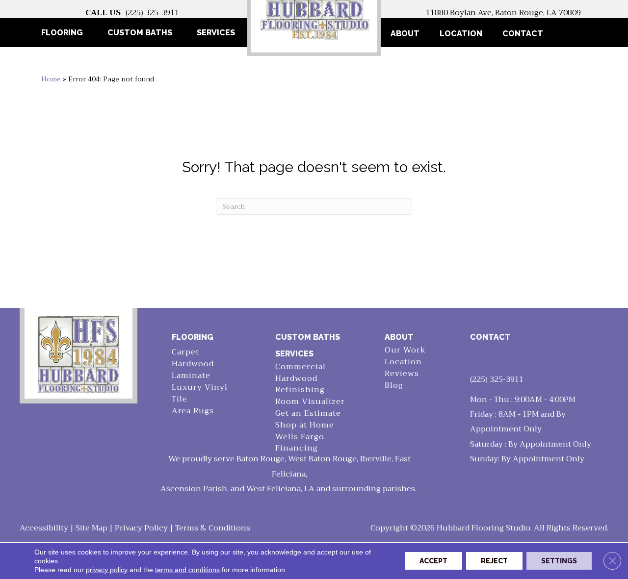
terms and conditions (187, 570)
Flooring (192, 337)
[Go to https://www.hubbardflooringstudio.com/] (78, 353)
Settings (559, 561)
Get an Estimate (308, 413)
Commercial (300, 367)
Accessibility (44, 528)
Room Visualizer (310, 401)
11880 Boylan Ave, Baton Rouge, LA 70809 (503, 13)
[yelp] (496, 358)
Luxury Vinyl (200, 387)
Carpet (185, 352)
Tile (179, 399)
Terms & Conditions (212, 528)
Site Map (91, 528)
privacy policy (107, 570)
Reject (494, 561)
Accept (433, 561)
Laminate (191, 375)
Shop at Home (304, 425)
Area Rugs (193, 411)
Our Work (405, 350)
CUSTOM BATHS (307, 337)
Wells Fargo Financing (299, 442)
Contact (522, 33)
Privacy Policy (141, 528)
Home (51, 79)
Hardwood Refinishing (300, 384)
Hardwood (193, 364)
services (294, 353)
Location (461, 33)
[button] (569, 33)
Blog (394, 385)
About (405, 33)
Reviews (402, 373)
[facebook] (479, 358)
